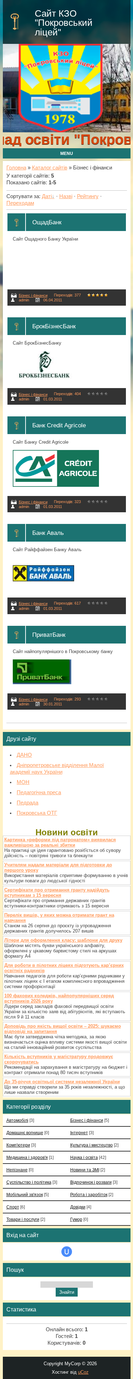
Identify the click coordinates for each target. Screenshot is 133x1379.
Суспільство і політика (28, 1182)
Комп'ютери (18, 1145)
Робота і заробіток (88, 1194)
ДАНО (24, 755)
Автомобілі (17, 1120)
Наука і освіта (84, 1157)
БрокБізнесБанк (54, 326)
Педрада (27, 803)
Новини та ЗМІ (84, 1169)
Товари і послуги (22, 1219)
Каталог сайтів (49, 168)
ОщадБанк (46, 222)
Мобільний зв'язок (24, 1194)
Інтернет (79, 1132)
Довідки (77, 1207)
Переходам (20, 203)
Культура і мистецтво (91, 1145)
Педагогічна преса (39, 792)
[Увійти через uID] (66, 1251)
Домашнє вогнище (24, 1132)
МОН (23, 782)
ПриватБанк (48, 634)
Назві (65, 196)
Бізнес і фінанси (33, 295)
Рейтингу (88, 196)
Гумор (76, 1219)
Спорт (12, 1207)
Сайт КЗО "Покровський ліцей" (64, 22)
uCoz (83, 1372)
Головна (16, 168)
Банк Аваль (48, 532)
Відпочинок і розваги (91, 1182)
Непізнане (17, 1169)
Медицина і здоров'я (27, 1157)
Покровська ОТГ (37, 813)
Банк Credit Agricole (59, 425)
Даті (47, 196)
